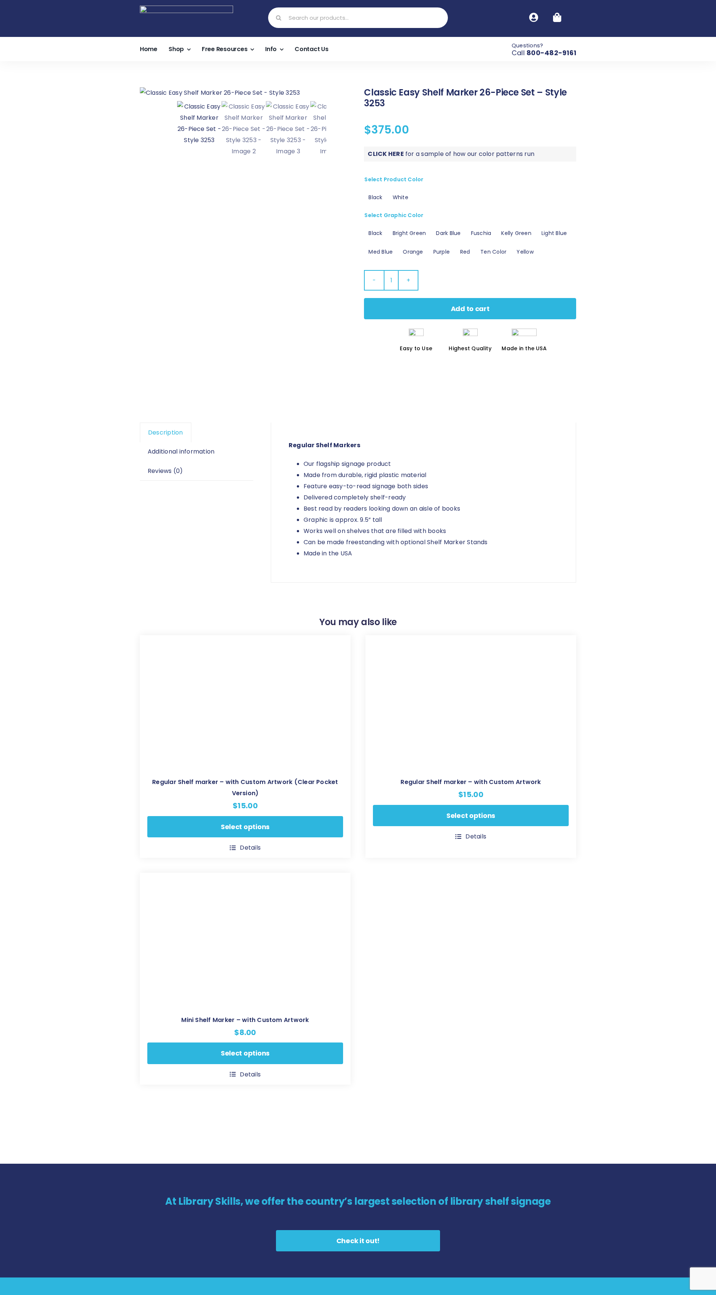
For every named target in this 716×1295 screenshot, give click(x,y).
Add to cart (470, 308)
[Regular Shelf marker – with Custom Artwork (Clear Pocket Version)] (245, 703)
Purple (441, 251)
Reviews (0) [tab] (165, 471)
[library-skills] (186, 8)
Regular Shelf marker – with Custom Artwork (471, 782)
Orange (413, 251)
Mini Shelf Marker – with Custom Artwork (245, 1020)
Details (250, 847)
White (400, 197)
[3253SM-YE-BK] (233, 92)
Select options (245, 826)
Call (544, 52)
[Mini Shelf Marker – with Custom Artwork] (245, 940)
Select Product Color (393, 179)
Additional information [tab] (181, 451)
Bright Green (409, 233)
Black (375, 197)
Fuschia (481, 233)
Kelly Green (516, 233)
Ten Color (493, 251)
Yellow (524, 251)
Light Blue (554, 233)
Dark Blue (448, 233)
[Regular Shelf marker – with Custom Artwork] (470, 703)
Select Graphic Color (393, 215)
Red (465, 251)
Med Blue (380, 251)
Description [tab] (165, 432)
